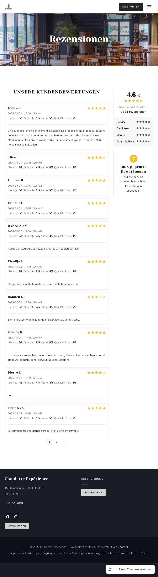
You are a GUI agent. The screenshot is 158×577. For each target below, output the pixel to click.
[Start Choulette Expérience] (9, 6)
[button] (149, 6)
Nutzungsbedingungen (43, 553)
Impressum (19, 553)
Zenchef (123, 547)
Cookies (124, 553)
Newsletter (17, 526)
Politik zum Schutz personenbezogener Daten (88, 553)
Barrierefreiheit (140, 553)
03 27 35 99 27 (14, 494)
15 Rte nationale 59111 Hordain (40, 488)
